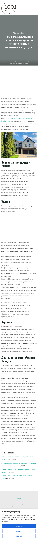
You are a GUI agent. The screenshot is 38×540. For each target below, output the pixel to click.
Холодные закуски (19, 501)
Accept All (19, 526)
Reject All (19, 536)
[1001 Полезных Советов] (10, 8)
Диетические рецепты (19, 504)
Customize (19, 531)
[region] (19, 524)
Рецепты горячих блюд (19, 506)
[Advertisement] (19, 83)
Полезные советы (18, 33)
